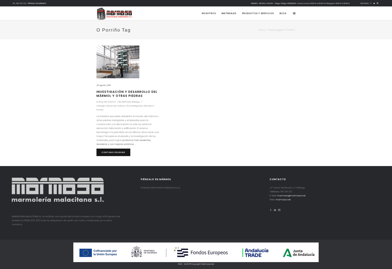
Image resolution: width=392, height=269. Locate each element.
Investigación (136, 105)
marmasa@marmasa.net (291, 195)
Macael (147, 105)
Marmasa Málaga (131, 101)
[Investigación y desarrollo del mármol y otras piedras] (117, 61)
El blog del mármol (106, 101)
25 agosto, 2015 (103, 85)
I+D (127, 105)
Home (261, 29)
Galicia (120, 105)
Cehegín (100, 105)
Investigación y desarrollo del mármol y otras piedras (126, 94)
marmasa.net (283, 199)
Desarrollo (111, 105)
